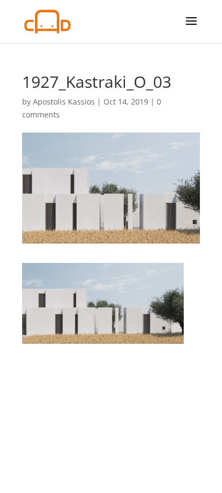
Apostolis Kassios (64, 101)
